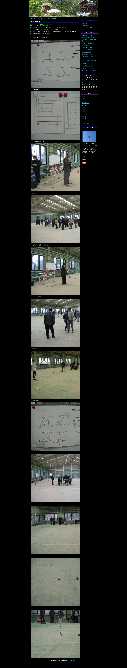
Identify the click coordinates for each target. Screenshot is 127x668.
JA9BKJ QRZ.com (86, 25)
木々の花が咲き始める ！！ (88, 47)
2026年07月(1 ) (85, 98)
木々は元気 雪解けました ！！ (89, 50)
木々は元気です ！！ (87, 35)
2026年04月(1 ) (85, 105)
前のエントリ (35, 18)
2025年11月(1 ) (85, 116)
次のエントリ (55, 18)
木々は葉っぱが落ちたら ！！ (89, 63)
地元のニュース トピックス (71, 660)
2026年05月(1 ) (85, 103)
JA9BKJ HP (85, 23)
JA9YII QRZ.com (87, 27)
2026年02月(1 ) (85, 109)
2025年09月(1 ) (85, 120)
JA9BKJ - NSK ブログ (41, 3)
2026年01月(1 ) (85, 111)
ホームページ (85, 156)
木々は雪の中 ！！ (86, 52)
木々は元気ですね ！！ (87, 66)
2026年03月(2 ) (85, 107)
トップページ (45, 18)
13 (91, 84)
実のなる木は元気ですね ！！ (89, 45)
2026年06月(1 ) (85, 100)
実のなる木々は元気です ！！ (89, 37)
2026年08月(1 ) (85, 96)
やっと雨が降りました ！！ (88, 68)
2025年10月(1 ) (85, 118)
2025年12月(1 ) (85, 114)
